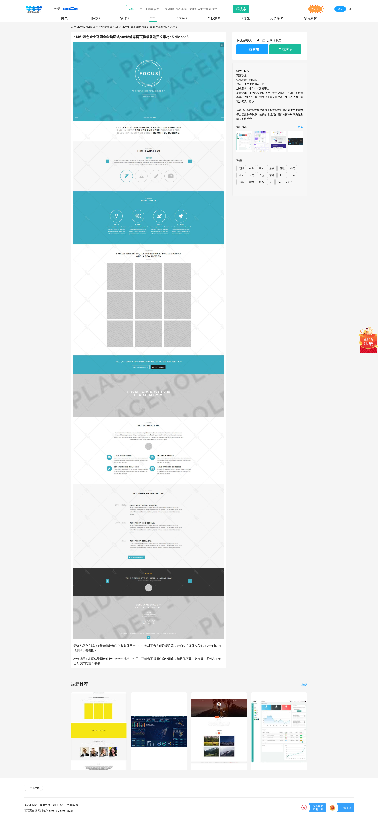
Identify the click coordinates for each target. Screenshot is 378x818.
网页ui (65, 18)
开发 (282, 175)
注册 (351, 9)
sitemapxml (67, 810)
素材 (251, 182)
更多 (300, 126)
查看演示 (285, 49)
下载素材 (252, 49)
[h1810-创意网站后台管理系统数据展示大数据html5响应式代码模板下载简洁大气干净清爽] (244, 141)
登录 (340, 9)
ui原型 (245, 18)
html (152, 18)
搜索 (242, 9)
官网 (241, 168)
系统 (292, 168)
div (279, 182)
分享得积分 (274, 40)
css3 (289, 182)
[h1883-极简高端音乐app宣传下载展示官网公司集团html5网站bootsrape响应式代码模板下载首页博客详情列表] (278, 141)
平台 (241, 175)
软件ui (125, 18)
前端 (271, 175)
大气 (251, 175)
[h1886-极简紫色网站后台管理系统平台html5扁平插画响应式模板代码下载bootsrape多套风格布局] (261, 141)
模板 (261, 182)
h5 (270, 182)
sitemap (54, 810)
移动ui (95, 18)
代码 (241, 182)
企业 (251, 168)
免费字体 (277, 18)
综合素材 (310, 18)
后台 (271, 168)
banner (181, 18)
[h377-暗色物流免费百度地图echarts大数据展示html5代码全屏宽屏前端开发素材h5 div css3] (295, 141)
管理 (282, 168)
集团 (261, 168)
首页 (73, 27)
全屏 (261, 175)
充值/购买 (34, 787)
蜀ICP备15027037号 (65, 805)
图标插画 (214, 18)
